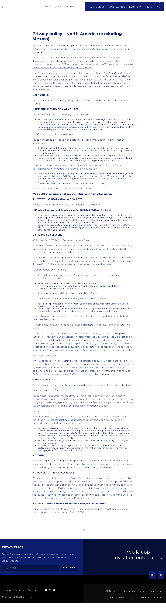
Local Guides (117, 6)
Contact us (20, 590)
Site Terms (156, 597)
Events (133, 6)
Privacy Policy (141, 597)
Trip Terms (142, 591)
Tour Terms (156, 591)
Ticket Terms (128, 591)
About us (7, 590)
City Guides (97, 6)
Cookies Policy (124, 597)
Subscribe (69, 568)
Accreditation (35, 590)
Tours (148, 6)
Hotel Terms (112, 591)
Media (110, 597)
